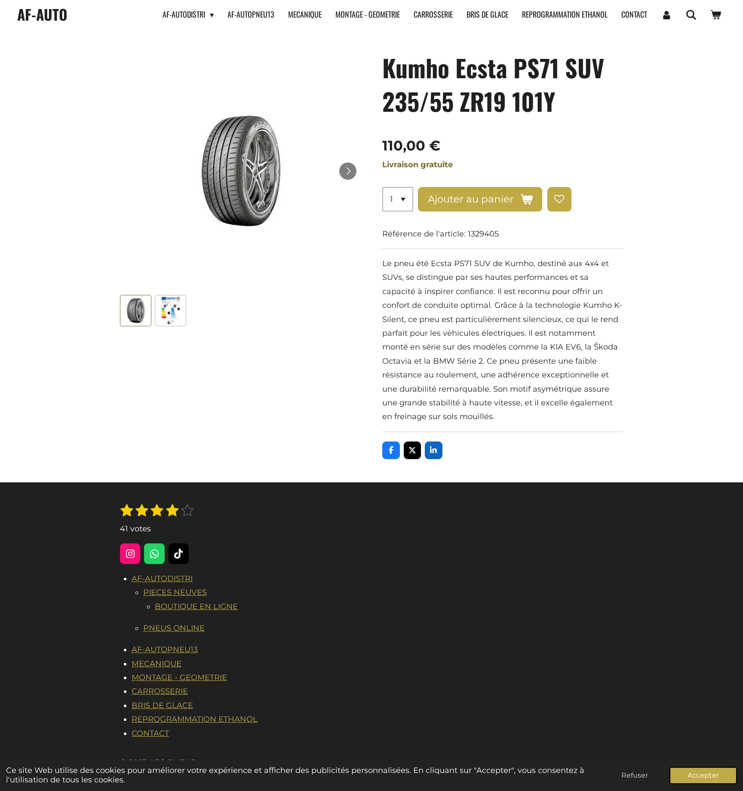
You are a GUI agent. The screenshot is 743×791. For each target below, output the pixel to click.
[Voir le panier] (716, 15)
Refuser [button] (634, 775)
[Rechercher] (691, 15)
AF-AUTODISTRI (162, 578)
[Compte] (666, 15)
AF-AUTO (42, 14)
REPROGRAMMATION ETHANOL (195, 719)
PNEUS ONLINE (174, 628)
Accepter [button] (703, 775)
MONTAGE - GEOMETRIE (179, 677)
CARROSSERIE (160, 691)
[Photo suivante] (347, 171)
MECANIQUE (156, 663)
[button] (135, 310)
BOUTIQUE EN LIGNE (196, 606)
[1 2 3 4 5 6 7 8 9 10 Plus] (397, 199)
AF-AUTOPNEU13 (165, 649)
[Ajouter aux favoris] (559, 199)
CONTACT (150, 733)
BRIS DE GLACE (162, 705)
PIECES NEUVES (175, 592)
